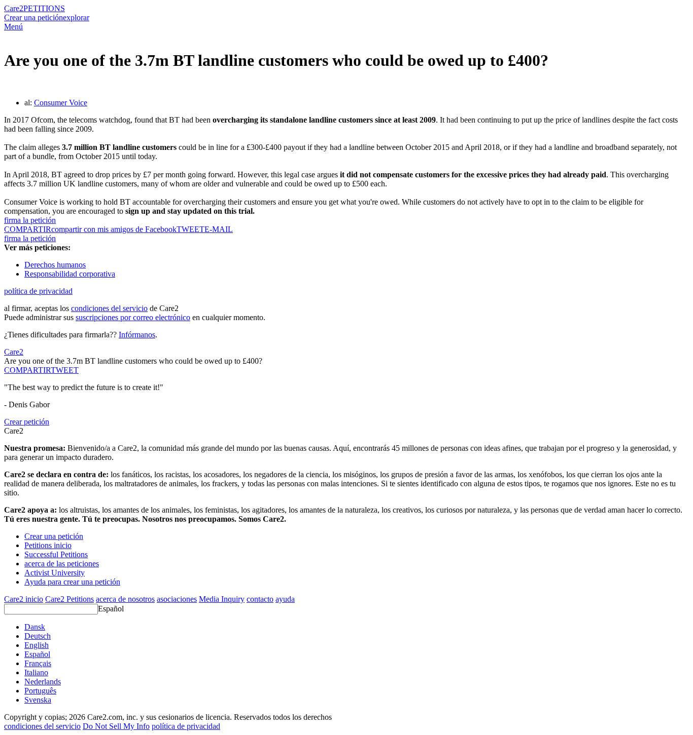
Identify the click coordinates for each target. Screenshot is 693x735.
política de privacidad (38, 291)
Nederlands (42, 681)
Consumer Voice (60, 102)
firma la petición (30, 220)
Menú (13, 26)
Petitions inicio (48, 545)
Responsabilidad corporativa (69, 273)
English (36, 645)
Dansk (34, 627)
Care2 (13, 8)
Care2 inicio (23, 599)
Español (111, 608)
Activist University (54, 572)
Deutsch (37, 636)
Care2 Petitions (69, 599)
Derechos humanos (55, 264)
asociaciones (177, 599)
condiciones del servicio (109, 308)
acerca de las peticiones (61, 563)
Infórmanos (137, 334)
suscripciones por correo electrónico (133, 317)
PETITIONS (44, 8)
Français (37, 663)
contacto (260, 599)
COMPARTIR (27, 370)
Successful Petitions (56, 554)
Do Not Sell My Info (116, 726)
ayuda (285, 599)
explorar (76, 17)
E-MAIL (218, 229)
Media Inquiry (222, 599)
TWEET (190, 229)
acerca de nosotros (125, 599)
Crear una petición (33, 17)
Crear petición (26, 421)
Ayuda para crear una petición (72, 581)
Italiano (36, 672)
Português (40, 690)
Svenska (37, 699)
